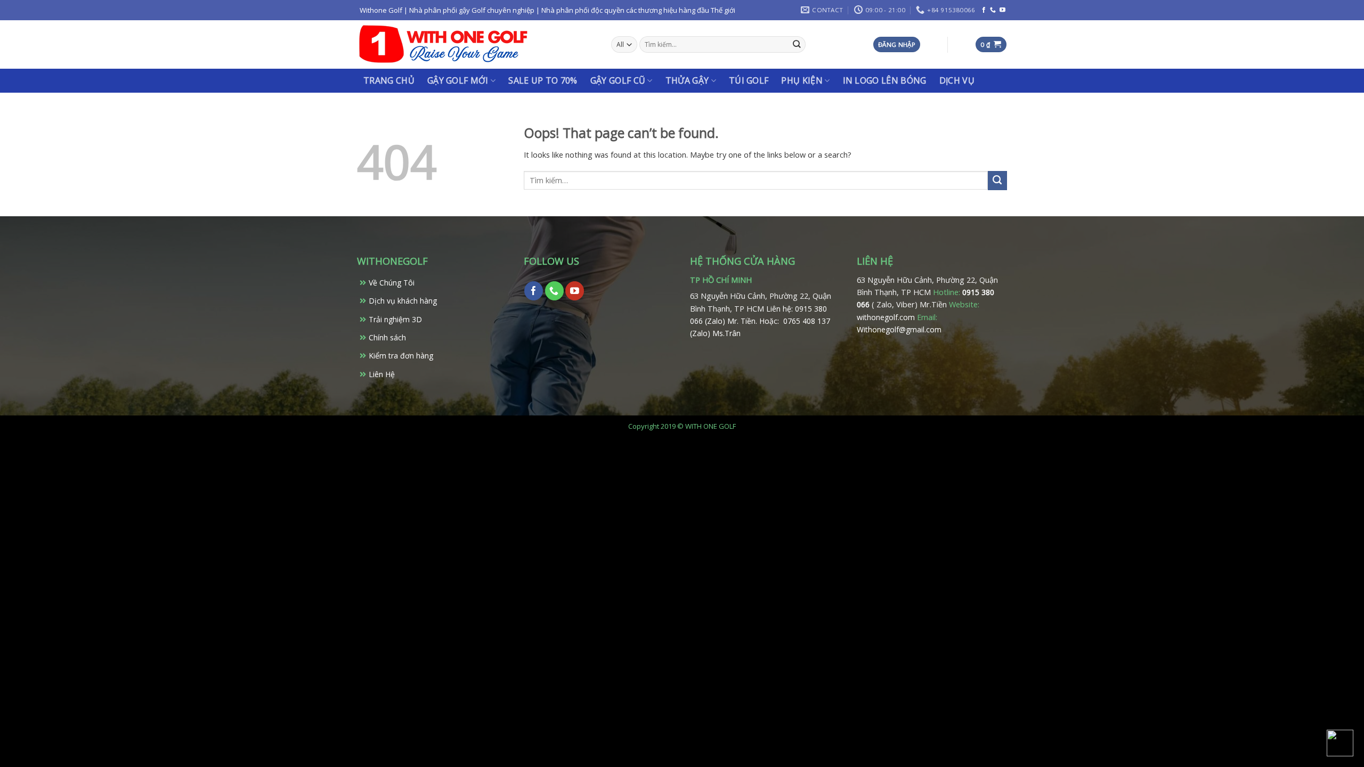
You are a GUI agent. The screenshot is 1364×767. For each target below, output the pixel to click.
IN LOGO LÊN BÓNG (885, 80)
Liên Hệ (382, 374)
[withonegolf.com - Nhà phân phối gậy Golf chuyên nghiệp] (443, 44)
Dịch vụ (957, 80)
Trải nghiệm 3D (395, 319)
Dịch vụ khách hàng (403, 301)
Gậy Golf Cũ (618, 80)
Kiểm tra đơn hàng (401, 355)
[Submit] (997, 180)
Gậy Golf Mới (458, 80)
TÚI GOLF (749, 80)
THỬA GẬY (687, 80)
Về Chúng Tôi (392, 283)
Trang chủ (389, 80)
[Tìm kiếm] (797, 44)
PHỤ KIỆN (802, 80)
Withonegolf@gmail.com (899, 329)
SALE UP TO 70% (542, 80)
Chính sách (387, 337)
